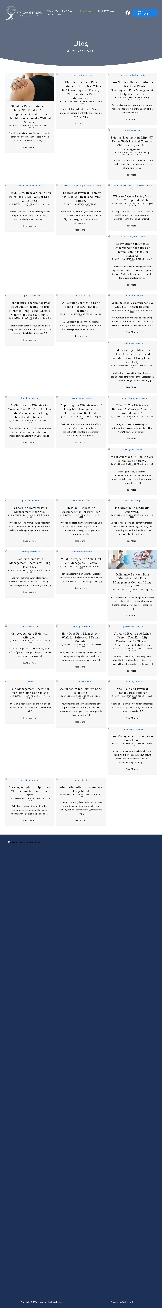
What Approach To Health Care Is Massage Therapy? (132, 459)
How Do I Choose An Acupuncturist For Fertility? (81, 510)
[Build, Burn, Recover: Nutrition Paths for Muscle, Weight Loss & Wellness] (29, 185)
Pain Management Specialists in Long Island (132, 738)
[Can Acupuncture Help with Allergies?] (29, 626)
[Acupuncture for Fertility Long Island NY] (81, 681)
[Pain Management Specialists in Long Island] (132, 728)
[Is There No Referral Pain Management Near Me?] (29, 500)
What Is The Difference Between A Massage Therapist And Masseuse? (132, 409)
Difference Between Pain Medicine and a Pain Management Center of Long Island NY (132, 580)
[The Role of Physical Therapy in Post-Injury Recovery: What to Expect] (81, 185)
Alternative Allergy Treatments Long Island (81, 789)
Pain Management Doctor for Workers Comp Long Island (29, 691)
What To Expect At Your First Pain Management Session (81, 561)
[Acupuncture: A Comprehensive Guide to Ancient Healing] (132, 295)
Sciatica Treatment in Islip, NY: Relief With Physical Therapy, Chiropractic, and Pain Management (132, 143)
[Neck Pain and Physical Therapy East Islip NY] (132, 681)
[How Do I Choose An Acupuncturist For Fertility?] (81, 500)
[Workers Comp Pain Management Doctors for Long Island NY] (29, 551)
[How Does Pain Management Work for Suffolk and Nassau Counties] (81, 626)
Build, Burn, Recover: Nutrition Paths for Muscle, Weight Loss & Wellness (29, 197)
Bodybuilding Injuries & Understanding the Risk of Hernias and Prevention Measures (132, 250)
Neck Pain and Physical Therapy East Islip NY (132, 691)
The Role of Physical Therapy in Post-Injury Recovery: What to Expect (81, 197)
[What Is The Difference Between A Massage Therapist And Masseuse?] (132, 398)
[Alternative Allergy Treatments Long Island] (81, 780)
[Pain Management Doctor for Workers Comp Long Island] (29, 681)
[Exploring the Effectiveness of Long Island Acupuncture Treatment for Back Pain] (81, 398)
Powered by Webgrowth (121, 1302)
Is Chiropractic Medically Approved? (132, 510)
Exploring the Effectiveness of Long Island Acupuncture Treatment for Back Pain (81, 409)
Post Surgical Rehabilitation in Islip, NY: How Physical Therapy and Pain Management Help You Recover (132, 88)
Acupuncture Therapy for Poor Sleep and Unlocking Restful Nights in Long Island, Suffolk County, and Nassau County (29, 309)
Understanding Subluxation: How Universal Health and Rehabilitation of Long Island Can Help (132, 356)
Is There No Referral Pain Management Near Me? (29, 510)
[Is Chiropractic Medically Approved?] (132, 500)
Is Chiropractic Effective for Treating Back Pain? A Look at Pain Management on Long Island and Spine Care (29, 411)
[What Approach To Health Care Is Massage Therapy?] (132, 449)
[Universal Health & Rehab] (23, 12)
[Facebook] (127, 12)
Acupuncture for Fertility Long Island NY (81, 691)
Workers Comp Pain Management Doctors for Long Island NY (29, 563)
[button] (73, 10)
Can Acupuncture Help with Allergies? (29, 635)
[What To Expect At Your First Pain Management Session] (81, 551)
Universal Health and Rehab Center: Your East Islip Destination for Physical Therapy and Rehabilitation (132, 639)
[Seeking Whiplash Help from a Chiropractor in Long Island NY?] (29, 780)
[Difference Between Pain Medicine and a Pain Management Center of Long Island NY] (132, 559)
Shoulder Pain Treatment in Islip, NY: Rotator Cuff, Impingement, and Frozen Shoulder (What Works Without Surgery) (29, 114)
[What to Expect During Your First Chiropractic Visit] (132, 187)
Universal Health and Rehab (27, 125)
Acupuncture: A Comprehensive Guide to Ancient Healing (132, 305)
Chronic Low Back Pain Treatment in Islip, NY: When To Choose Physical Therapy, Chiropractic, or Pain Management (81, 90)
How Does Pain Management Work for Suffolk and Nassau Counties (81, 637)
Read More (29, 147)
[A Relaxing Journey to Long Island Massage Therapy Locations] (81, 295)
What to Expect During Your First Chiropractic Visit (132, 198)
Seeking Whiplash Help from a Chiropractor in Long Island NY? (29, 791)
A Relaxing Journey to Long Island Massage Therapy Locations (81, 307)
